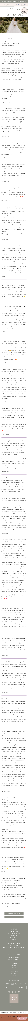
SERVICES (14, 961)
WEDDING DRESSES (14, 957)
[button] (2, 9)
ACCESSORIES (13, 963)
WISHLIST (14, 973)
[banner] (8, 9)
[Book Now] (24, 10)
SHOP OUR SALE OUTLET (14, 959)
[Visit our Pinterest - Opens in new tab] (12, 992)
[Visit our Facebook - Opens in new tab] (9, 992)
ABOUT (14, 965)
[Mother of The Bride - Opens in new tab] (21, 4)
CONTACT (14, 967)
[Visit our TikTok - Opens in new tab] (19, 992)
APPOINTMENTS (14, 971)
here (18, 1019)
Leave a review (14, 917)
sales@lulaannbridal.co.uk (14, 1005)
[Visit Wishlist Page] (18, 9)
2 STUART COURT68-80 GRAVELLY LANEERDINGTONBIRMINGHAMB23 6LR (14, 935)
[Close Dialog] (1, 1017)
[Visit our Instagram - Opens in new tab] (15, 992)
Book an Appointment (14, 913)
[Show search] (15, 9)
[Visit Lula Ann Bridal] (7, 4)
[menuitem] (7, 4)
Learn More (24, 1)
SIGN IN (14, 975)
